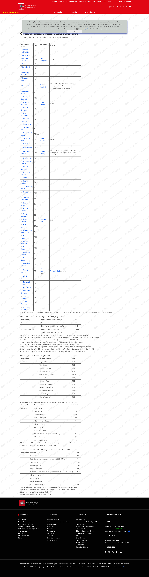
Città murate (80, 524)
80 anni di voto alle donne (85, 531)
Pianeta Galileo (81, 540)
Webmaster (119, 567)
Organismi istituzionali (26, 526)
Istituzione (22, 520)
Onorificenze (80, 538)
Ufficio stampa (52, 524)
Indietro (128, 28)
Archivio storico (91, 564)
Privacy (83, 564)
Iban (70, 564)
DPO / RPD (76, 564)
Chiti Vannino (27, 144)
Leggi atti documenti (25, 524)
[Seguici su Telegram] (127, 7)
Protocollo (51, 531)
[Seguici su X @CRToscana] (121, 7)
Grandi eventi (80, 529)
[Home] (28, 504)
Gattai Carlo (27, 178)
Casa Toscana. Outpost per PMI (87, 522)
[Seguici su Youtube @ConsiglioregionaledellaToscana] (130, 7)
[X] (109, 552)
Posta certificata (63, 564)
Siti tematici (116, 564)
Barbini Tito (26, 64)
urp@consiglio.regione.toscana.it (116, 531)
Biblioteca (50, 526)
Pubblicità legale (52, 564)
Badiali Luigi (26, 55)
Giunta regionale (58, 1)
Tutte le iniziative (82, 547)
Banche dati (51, 533)
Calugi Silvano (28, 124)
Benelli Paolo (27, 86)
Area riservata (124, 1)
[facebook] (105, 552)
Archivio (50, 529)
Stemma (21, 538)
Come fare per (52, 540)
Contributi (50, 536)
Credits (110, 567)
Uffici (109, 1)
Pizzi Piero (27, 287)
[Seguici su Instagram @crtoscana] (124, 7)
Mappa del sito (102, 564)
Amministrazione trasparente (76, 1)
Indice (109, 564)
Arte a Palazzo (23, 536)
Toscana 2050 (81, 520)
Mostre (78, 536)
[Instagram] (113, 552)
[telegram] (117, 552)
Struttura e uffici (53, 520)
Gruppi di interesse (53, 538)
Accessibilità (125, 564)
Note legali (42, 564)
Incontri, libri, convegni (84, 533)
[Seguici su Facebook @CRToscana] (118, 7)
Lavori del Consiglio (25, 522)
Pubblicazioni (80, 542)
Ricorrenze (80, 545)
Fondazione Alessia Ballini (85, 526)
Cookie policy (85, 29)
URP (104, 1)
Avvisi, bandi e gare (94, 1)
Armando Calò (55, 271)
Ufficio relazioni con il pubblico (58, 522)
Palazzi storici (23, 533)
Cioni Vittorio (27, 147)
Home (20, 28)
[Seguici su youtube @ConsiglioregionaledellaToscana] (121, 552)
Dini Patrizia (27, 158)
